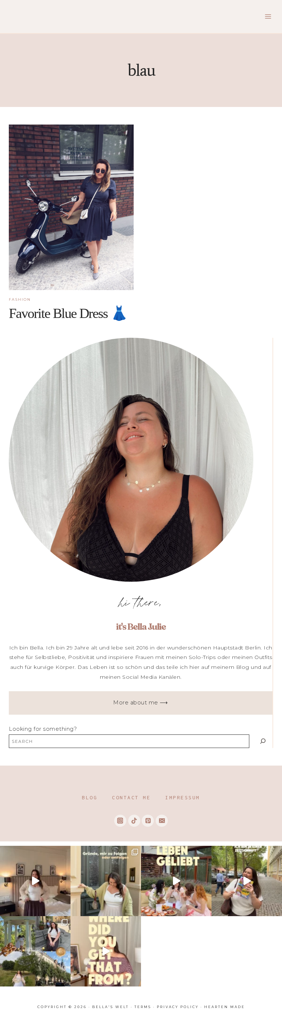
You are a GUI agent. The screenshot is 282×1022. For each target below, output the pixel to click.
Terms (142, 1007)
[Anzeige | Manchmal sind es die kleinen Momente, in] (176, 881)
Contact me (131, 797)
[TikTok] (134, 821)
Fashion (20, 299)
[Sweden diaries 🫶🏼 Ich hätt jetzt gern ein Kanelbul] (35, 951)
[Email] (162, 821)
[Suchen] (262, 741)
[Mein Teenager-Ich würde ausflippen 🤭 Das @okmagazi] (247, 881)
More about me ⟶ (140, 702)
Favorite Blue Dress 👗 (68, 313)
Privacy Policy (178, 1007)
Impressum (182, 797)
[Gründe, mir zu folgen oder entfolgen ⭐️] (105, 881)
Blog (89, 797)
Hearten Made (224, 1007)
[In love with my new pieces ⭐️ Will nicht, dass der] (105, 951)
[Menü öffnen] (268, 16)
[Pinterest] (148, 821)
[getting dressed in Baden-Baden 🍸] (35, 881)
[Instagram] (120, 821)
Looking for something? (43, 729)
